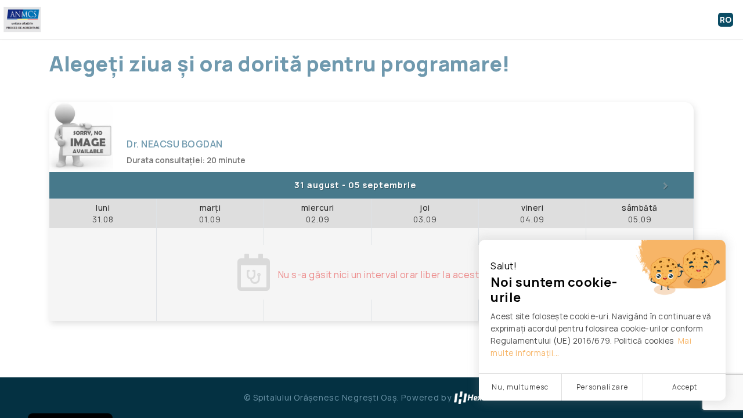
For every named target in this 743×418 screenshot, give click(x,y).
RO (725, 20)
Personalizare (602, 387)
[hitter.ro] (476, 397)
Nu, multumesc (520, 387)
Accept (684, 387)
